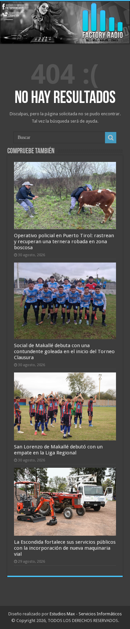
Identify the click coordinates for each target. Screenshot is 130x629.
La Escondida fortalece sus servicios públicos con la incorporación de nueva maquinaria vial (65, 548)
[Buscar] (110, 137)
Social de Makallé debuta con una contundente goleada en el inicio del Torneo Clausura (64, 351)
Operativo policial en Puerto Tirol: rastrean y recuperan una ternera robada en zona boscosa (64, 242)
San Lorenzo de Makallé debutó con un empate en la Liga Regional (58, 450)
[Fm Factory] (65, 22)
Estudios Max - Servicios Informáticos (86, 613)
